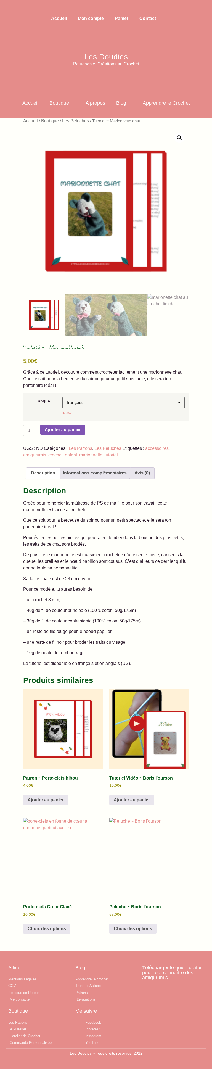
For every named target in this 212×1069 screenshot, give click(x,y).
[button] (16, 7)
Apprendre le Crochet (166, 103)
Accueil (59, 18)
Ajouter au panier (63, 429)
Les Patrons (80, 448)
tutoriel (111, 455)
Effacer (67, 413)
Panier (121, 18)
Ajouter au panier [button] (46, 800)
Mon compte (91, 18)
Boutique (59, 103)
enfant (71, 455)
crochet (55, 455)
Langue (43, 401)
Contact (147, 18)
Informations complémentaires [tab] (95, 473)
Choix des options (47, 928)
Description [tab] (43, 473)
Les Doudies (106, 56)
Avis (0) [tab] (142, 473)
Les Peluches (75, 120)
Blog (121, 103)
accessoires (157, 448)
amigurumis (34, 455)
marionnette (90, 455)
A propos (95, 103)
